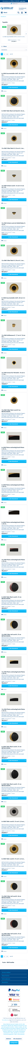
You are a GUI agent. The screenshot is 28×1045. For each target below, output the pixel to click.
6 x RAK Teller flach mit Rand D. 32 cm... (13, 111)
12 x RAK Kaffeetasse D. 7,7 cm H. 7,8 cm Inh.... (13, 336)
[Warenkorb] (25, 12)
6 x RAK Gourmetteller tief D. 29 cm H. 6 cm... (13, 298)
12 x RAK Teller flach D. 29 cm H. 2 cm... (13, 260)
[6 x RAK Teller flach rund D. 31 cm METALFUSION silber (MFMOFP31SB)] (14, 774)
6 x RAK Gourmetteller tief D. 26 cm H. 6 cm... (14, 36)
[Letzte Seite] (7, 54)
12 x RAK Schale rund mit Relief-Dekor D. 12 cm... (14, 223)
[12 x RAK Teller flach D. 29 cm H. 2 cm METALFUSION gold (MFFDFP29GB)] (14, 250)
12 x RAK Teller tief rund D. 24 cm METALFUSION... (11, 896)
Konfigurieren (14, 1042)
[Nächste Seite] (4, 54)
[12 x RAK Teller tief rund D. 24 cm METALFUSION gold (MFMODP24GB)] (14, 886)
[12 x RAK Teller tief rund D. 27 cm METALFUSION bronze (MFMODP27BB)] (14, 924)
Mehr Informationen (19, 1034)
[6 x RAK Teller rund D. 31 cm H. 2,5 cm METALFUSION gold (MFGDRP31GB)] (14, 849)
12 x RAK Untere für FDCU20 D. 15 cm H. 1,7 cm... (13, 373)
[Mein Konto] (21, 12)
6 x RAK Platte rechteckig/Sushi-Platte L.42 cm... (13, 448)
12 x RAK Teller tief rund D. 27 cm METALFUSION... (11, 635)
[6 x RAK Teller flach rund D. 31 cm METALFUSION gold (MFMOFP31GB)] (14, 737)
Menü (5, 12)
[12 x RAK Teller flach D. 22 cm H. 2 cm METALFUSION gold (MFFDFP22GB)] (14, 138)
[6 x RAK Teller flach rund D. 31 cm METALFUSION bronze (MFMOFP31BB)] (14, 587)
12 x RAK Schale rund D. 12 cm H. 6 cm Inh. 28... (13, 186)
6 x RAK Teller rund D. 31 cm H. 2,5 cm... (13, 821)
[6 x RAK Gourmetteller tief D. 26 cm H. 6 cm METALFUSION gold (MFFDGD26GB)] (14, 30)
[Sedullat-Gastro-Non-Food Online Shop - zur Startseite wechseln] (7, 8)
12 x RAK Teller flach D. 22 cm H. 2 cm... (13, 148)
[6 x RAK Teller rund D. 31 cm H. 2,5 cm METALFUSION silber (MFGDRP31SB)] (14, 811)
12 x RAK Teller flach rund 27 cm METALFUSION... (11, 410)
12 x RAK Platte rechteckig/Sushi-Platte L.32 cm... (13, 560)
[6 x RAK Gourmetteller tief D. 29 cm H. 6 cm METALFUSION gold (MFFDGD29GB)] (14, 288)
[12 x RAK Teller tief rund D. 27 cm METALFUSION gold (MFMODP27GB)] (14, 624)
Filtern (5, 46)
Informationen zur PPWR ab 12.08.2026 (14, 1)
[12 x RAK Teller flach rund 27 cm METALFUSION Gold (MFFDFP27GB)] (14, 400)
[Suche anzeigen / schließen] (18, 12)
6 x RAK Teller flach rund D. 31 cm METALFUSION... (11, 597)
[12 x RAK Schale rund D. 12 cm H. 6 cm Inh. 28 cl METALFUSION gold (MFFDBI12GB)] (14, 176)
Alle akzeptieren (17, 1038)
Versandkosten (5, 1020)
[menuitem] (4, 12)
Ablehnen (8, 1038)
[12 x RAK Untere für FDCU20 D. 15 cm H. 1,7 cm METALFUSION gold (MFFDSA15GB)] (14, 363)
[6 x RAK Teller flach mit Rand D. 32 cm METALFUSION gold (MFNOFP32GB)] (14, 101)
